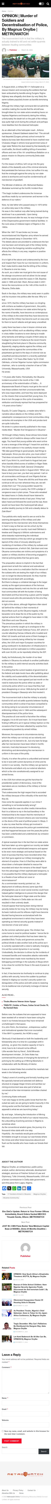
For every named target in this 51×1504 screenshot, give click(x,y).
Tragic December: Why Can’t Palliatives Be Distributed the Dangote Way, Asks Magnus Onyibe (30, 1326)
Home (4, 11)
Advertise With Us (8, 1493)
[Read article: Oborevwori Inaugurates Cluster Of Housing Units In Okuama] (7, 1302)
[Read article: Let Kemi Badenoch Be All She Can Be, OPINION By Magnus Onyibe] (7, 1338)
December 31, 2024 (21, 1331)
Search (4, 1447)
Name (5, 1398)
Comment (7, 1367)
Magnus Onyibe (40, 1194)
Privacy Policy (18, 1490)
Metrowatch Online (13, 1497)
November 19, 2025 (21, 1305)
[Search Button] (48, 3)
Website (5, 1420)
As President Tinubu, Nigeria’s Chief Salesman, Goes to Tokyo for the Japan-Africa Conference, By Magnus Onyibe (31, 1313)
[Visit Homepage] (21, 3)
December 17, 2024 (21, 1342)
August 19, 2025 (20, 1319)
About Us (5, 1490)
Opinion (10, 11)
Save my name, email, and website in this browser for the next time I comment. (26, 1432)
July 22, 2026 (19, 1279)
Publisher (13, 50)
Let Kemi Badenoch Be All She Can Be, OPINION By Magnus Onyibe (30, 1337)
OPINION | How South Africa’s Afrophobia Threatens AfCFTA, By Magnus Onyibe (31, 1275)
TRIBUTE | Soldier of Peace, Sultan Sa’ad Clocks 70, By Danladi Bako (26, 1006)
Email (5, 1409)
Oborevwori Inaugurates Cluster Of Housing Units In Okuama (28, 1301)
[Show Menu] (3, 3)
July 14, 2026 (19, 1295)
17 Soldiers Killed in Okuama (19, 1194)
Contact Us (32, 1490)
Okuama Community (11, 1198)
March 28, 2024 (27, 50)
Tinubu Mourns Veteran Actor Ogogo (20, 1001)
